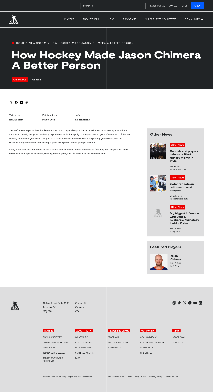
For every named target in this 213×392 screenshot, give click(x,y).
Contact (173, 6)
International (83, 347)
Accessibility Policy (137, 376)
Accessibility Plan (116, 376)
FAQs (77, 358)
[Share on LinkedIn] (21, 102)
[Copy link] (26, 102)
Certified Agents (84, 352)
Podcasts (177, 342)
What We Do (81, 337)
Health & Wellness (118, 342)
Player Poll (49, 347)
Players (69, 19)
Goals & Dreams (149, 337)
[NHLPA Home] (14, 19)
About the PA (91, 19)
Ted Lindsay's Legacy (54, 352)
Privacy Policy (155, 376)
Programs (129, 19)
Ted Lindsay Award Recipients (53, 359)
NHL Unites (155, 352)
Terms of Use (172, 376)
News (111, 19)
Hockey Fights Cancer (152, 342)
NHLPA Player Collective (160, 19)
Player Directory (52, 337)
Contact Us (81, 303)
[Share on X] (11, 102)
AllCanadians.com (96, 153)
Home (20, 43)
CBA (197, 5)
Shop (184, 5)
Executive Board (84, 342)
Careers (79, 307)
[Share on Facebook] (16, 102)
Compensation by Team (55, 342)
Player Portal (157, 5)
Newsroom (38, 43)
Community (192, 19)
